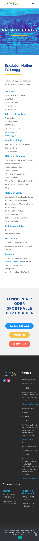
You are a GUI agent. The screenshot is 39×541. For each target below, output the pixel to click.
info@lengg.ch (11, 132)
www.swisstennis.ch (13, 261)
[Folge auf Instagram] (8, 380)
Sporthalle (19, 344)
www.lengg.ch (10, 135)
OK (20, 538)
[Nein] (36, 534)
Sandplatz (19, 335)
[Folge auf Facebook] (4, 380)
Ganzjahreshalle (19, 326)
